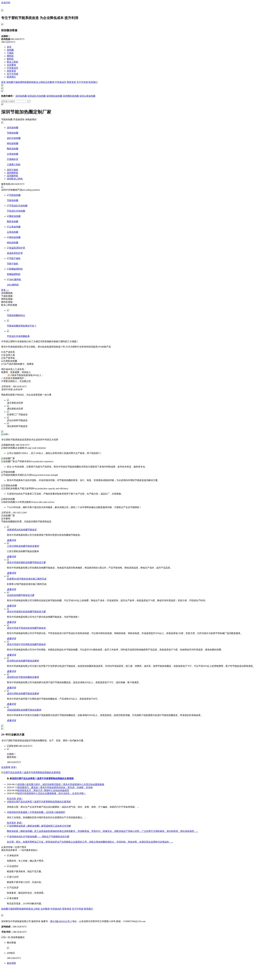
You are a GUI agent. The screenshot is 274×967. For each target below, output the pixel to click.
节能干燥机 (12, 263)
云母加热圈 (12, 154)
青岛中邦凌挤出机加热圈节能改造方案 (26, 611)
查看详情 (11, 540)
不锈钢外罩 (12, 159)
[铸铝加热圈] (14, 237)
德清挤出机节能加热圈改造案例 (23, 677)
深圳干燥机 (12, 170)
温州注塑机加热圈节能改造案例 (23, 693)
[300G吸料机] (14, 279)
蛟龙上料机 (12, 62)
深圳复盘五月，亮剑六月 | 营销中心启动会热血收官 (43, 790)
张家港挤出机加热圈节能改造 (22, 529)
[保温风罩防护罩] (16, 248)
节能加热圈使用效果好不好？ (22, 326)
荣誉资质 (11, 71)
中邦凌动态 (12, 68)
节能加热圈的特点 (16, 315)
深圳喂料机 (12, 173)
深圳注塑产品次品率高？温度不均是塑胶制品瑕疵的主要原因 (43, 778)
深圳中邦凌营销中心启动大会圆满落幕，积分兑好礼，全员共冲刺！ (51, 793)
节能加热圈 (12, 133)
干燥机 (10, 53)
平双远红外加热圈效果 (18, 336)
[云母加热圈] (14, 227)
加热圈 (10, 50)
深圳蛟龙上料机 (15, 179)
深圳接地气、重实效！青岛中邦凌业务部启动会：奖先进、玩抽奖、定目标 (55, 787)
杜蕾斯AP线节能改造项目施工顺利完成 (26, 579)
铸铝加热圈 (12, 143)
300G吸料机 (13, 285)
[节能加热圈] (14, 195)
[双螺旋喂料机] (15, 269)
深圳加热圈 (21, 96)
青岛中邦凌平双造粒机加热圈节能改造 (26, 628)
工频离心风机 (14, 164)
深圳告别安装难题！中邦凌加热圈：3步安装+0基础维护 (36, 812)
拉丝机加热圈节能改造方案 (20, 595)
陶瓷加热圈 (12, 148)
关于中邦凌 (12, 74)
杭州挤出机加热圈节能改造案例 (23, 661)
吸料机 (10, 59)
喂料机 (10, 56)
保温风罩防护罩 (15, 253)
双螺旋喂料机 (14, 274)
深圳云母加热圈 (87, 96)
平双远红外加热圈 (16, 211)
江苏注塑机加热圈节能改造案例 (23, 546)
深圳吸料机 (12, 176)
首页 (9, 47)
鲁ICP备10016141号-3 (61, 921)
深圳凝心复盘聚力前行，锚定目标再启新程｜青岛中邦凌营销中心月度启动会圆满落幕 (60, 784)
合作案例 (11, 65)
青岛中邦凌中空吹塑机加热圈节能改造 (26, 644)
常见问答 (11, 798)
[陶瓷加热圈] (14, 216)
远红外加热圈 (14, 138)
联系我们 (11, 77)
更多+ (14, 767)
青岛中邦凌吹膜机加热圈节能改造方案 (26, 562)
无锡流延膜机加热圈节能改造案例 (24, 710)
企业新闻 (5, 767)
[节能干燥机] (14, 258)
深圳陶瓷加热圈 (71, 96)
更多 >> (5, 290)
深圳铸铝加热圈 (54, 96)
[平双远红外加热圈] (17, 205)
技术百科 (11, 823)
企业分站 (5, 2)
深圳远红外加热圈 (36, 96)
